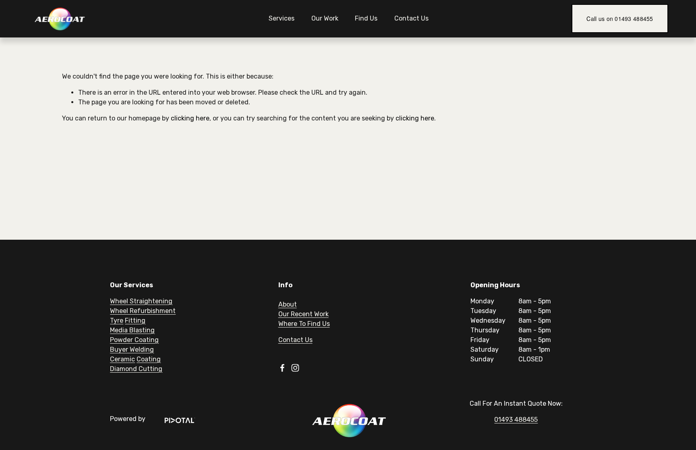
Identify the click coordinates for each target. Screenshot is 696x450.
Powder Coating (134, 340)
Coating (149, 359)
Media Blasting (132, 330)
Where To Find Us (304, 324)
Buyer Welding (132, 349)
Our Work (324, 18)
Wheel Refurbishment (143, 311)
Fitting (135, 320)
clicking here (190, 118)
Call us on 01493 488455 (619, 19)
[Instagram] (295, 368)
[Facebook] (282, 368)
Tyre (116, 320)
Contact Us (411, 18)
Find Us (366, 18)
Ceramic (122, 359)
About (287, 304)
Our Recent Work (303, 314)
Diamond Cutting (136, 369)
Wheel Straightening (141, 301)
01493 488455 (516, 419)
